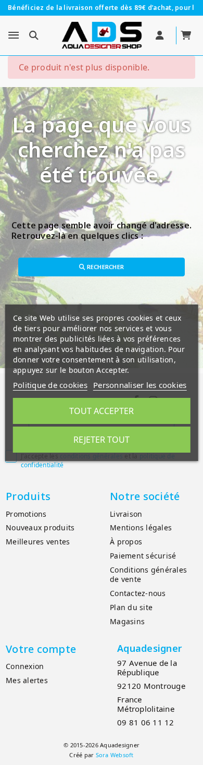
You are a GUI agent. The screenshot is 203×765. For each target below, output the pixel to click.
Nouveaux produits (40, 527)
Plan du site (131, 607)
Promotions (26, 514)
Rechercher (104, 267)
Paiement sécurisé (143, 556)
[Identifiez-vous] (160, 35)
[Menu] (13, 35)
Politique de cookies (50, 385)
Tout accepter (101, 411)
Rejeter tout (101, 439)
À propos (126, 542)
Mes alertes (27, 680)
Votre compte (41, 649)
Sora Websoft (115, 755)
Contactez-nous (138, 593)
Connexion (25, 666)
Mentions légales (141, 527)
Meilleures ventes (38, 542)
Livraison (126, 514)
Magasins (127, 621)
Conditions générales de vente (148, 575)
